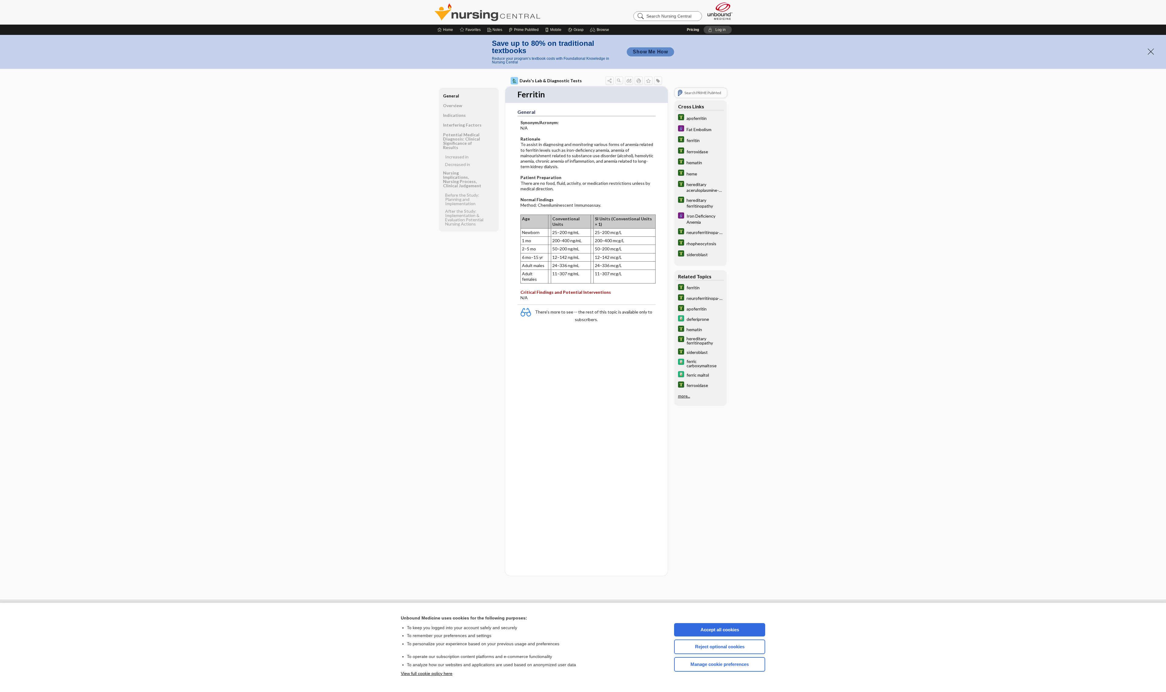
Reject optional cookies (720, 646)
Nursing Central (510, 12)
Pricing (693, 30)
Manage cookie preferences (719, 664)
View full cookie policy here (426, 673)
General (451, 95)
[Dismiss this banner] (1151, 52)
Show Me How (650, 51)
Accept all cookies (720, 629)
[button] (600, 30)
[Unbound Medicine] (720, 11)
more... (684, 396)
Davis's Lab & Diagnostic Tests (551, 80)
